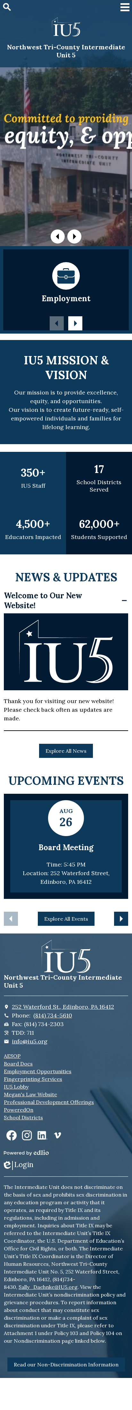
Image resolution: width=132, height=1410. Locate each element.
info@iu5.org (29, 1041)
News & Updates (66, 577)
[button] (58, 236)
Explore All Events (66, 919)
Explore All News (66, 751)
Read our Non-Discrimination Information (66, 1364)
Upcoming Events (66, 780)
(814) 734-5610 (52, 1015)
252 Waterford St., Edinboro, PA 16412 (63, 1006)
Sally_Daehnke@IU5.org (48, 1287)
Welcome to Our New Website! (43, 600)
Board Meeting (66, 847)
